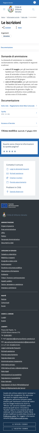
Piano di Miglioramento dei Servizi (13, 388)
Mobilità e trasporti (8, 257)
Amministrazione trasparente (11, 361)
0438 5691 (8, 335)
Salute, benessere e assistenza (12, 284)
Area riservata (6, 381)
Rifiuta (21, 424)
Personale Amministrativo (10, 239)
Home (3, 17)
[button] (8, 3)
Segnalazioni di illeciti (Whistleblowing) (15, 384)
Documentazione (7, 47)
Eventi (3, 320)
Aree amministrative (8, 229)
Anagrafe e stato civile (9, 261)
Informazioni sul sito (13, 17)
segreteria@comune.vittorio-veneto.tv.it (20, 338)
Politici (3, 236)
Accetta (21, 428)
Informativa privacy (8, 364)
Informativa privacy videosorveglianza (14, 368)
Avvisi (3, 306)
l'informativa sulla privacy (19, 418)
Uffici (3, 232)
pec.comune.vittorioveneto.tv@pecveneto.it (19, 342)
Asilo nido (24, 17)
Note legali (5, 371)
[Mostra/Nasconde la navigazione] (4, 9)
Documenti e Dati (7, 242)
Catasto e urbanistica (8, 254)
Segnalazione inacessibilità (10, 378)
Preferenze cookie (9, 416)
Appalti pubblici (6, 281)
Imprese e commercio (8, 287)
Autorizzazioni (6, 264)
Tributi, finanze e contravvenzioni (13, 277)
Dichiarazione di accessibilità (11, 374)
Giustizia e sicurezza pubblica (11, 267)
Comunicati (5, 302)
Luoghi (3, 317)
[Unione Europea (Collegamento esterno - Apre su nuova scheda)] (19, 206)
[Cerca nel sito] (33, 9)
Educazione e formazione (10, 271)
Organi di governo (7, 226)
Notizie (3, 299)
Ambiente (4, 274)
